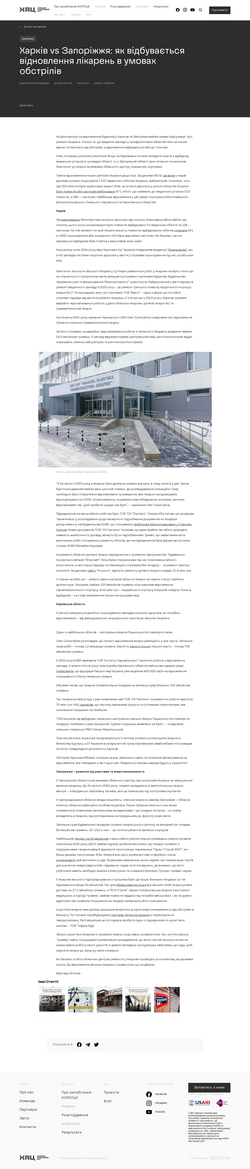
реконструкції (140, 646)
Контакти (28, 1127)
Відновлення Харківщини (34, 83)
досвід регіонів (63, 83)
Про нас (58, 15)
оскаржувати (66, 860)
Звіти (24, 1118)
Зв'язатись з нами (209, 1087)
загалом (169, 175)
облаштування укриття (132, 885)
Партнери (28, 1110)
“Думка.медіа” (177, 250)
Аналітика (141, 6)
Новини (100, 6)
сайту (91, 570)
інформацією (70, 220)
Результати (160, 6)
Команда (27, 1101)
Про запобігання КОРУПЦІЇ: (72, 6)
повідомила (64, 671)
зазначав (86, 704)
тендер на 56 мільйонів (91, 839)
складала (180, 230)
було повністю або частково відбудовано (85, 191)
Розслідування (120, 6)
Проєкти (76, 15)
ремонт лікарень (104, 83)
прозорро (83, 83)
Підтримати (220, 10)
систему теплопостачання (130, 915)
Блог (88, 15)
